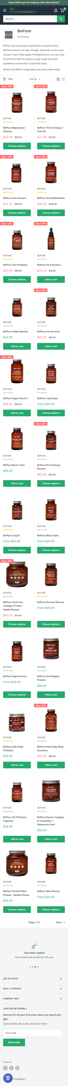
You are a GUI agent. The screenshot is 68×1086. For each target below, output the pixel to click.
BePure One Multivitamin (51, 198)
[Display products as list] (63, 79)
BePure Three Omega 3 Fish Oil (50, 129)
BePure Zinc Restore (14, 198)
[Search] (61, 18)
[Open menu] (4, 10)
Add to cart (51, 279)
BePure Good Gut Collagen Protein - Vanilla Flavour (13, 606)
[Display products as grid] (58, 79)
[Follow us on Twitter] (11, 1068)
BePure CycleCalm (47, 398)
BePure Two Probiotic (15, 265)
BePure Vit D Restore (49, 265)
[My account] (55, 10)
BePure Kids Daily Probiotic (13, 748)
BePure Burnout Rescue (50, 602)
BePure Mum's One (14, 465)
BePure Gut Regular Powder (48, 678)
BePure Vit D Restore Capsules (15, 819)
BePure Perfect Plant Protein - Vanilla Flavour (16, 893)
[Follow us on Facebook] (5, 1068)
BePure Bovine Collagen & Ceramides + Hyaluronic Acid (50, 821)
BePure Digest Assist (15, 676)
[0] (62, 10)
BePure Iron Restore (48, 331)
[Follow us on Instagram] (17, 1068)
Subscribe (14, 1042)
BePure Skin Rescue (48, 891)
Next (58, 922)
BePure (7, 118)
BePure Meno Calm (48, 535)
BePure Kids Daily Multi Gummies (50, 748)
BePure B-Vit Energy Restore (48, 467)
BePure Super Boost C (15, 398)
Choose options (17, 146)
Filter (10, 79)
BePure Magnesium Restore (14, 129)
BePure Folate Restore (15, 331)
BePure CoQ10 (11, 535)
